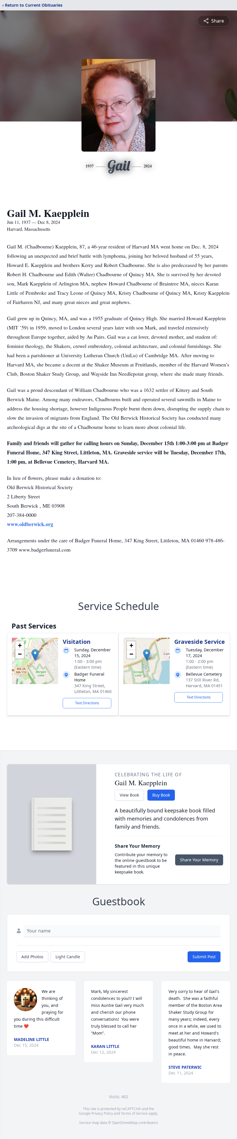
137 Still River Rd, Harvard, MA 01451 (204, 682)
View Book (129, 795)
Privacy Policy (102, 1113)
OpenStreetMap (125, 1122)
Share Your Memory (199, 859)
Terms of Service (134, 1113)
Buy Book (161, 795)
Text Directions (87, 703)
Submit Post (204, 956)
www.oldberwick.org (30, 524)
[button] (35, 655)
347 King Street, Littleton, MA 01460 (93, 688)
